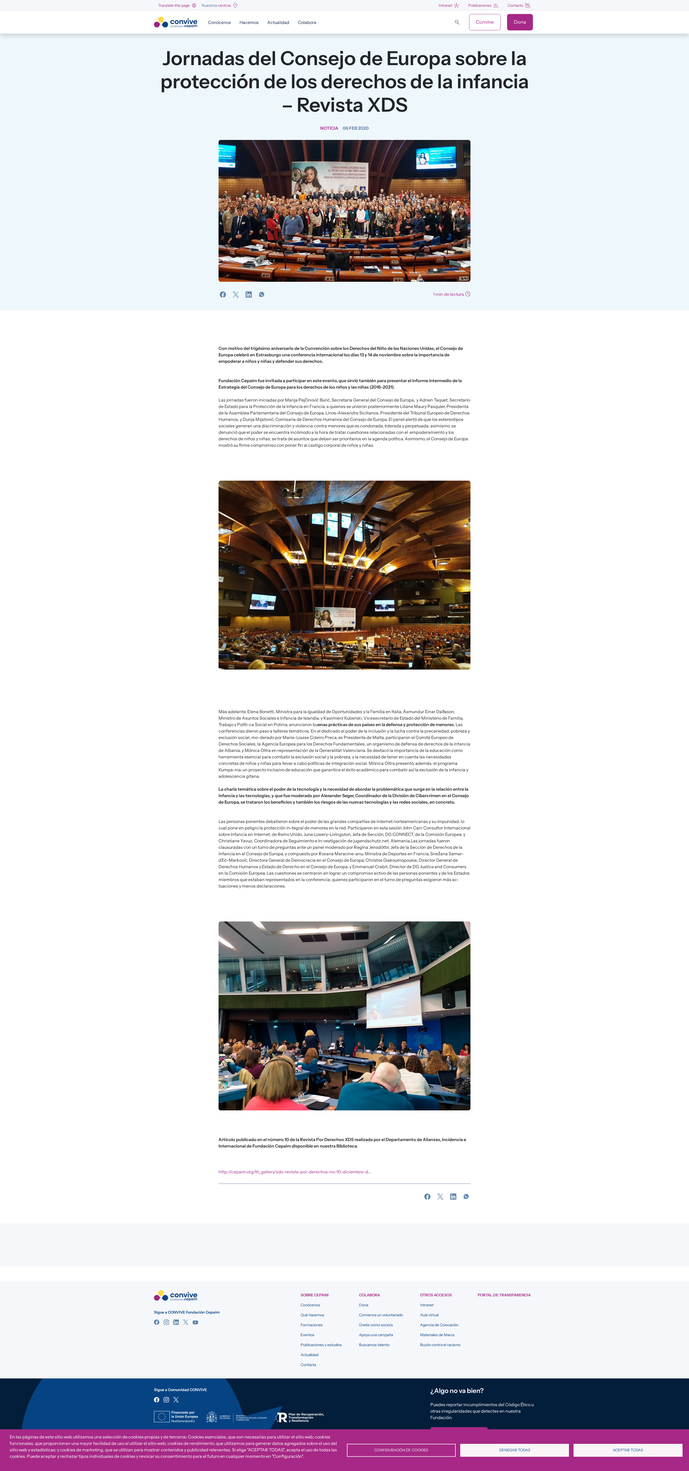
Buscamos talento (374, 1344)
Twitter (185, 1322)
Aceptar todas (628, 1450)
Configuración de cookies (401, 1450)
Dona (520, 22)
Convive (485, 22)
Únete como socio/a (376, 1324)
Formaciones (312, 1324)
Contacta (308, 1364)
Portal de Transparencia (504, 1295)
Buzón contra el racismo (440, 1344)
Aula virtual (429, 1314)
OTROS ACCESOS (436, 1295)
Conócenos (219, 22)
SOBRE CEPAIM (315, 1295)
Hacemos (249, 22)
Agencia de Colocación (439, 1324)
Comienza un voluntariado (381, 1314)
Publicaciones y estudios (321, 1344)
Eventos (307, 1334)
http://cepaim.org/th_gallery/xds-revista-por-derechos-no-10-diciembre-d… (295, 1171)
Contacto (515, 5)
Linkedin (176, 1322)
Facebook (156, 1322)
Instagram (166, 1322)
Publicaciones (479, 5)
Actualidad (278, 22)
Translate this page (174, 5)
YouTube (195, 1322)
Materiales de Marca (437, 1334)
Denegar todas (514, 1450)
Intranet (445, 5)
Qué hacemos (312, 1314)
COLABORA (369, 1295)
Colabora (307, 22)
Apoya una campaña (376, 1334)
